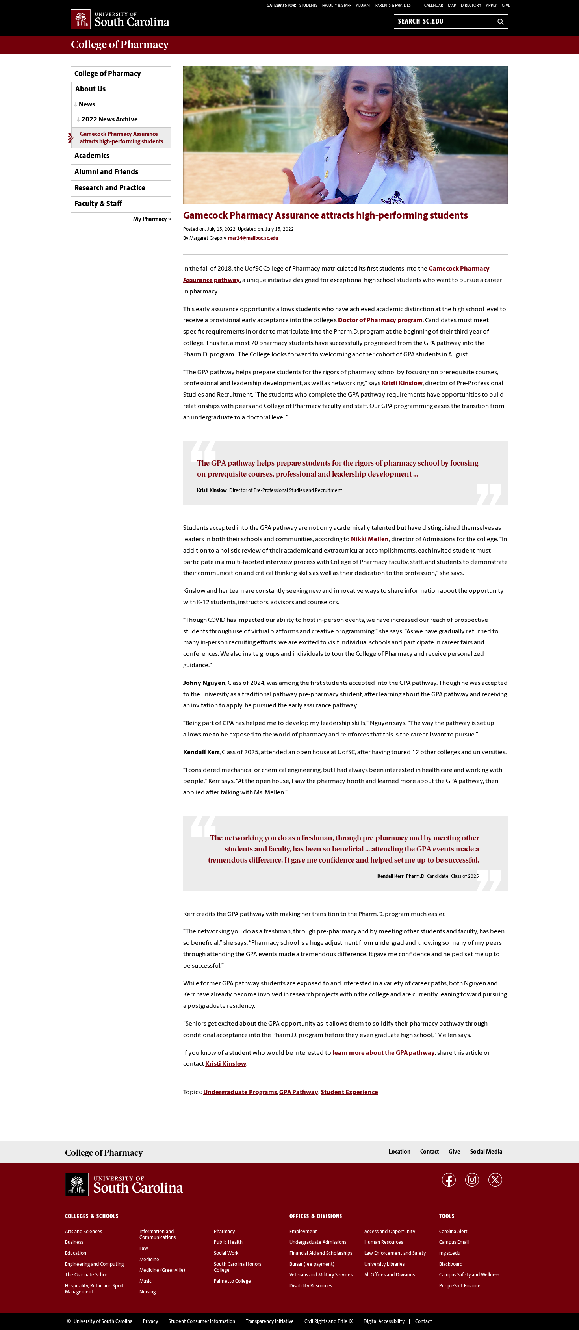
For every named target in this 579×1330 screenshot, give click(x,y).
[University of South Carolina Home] (120, 19)
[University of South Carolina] (124, 1185)
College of (120, 44)
